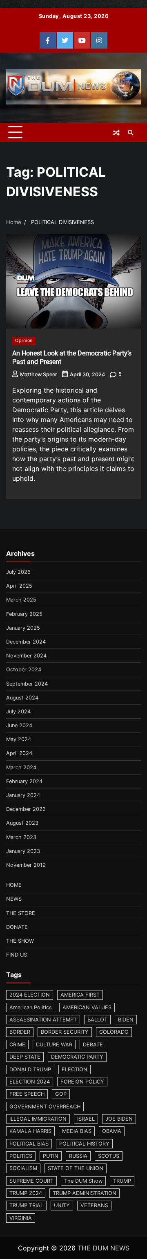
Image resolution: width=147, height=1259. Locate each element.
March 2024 (21, 767)
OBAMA (111, 1131)
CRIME (17, 1044)
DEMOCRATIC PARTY (77, 1057)
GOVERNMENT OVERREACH (44, 1107)
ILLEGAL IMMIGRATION (38, 1119)
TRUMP (122, 1181)
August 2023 (22, 823)
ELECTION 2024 (29, 1082)
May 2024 (18, 739)
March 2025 (21, 600)
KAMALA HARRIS (30, 1131)
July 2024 (18, 711)
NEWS (14, 899)
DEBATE (93, 1044)
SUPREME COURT (31, 1181)
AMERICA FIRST (80, 995)
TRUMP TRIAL (26, 1205)
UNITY (62, 1205)
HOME (14, 885)
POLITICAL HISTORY (84, 1144)
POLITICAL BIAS (29, 1144)
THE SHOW (20, 941)
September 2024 (27, 684)
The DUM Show (83, 1181)
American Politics (30, 1007)
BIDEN (126, 1020)
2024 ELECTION (29, 995)
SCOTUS (108, 1156)
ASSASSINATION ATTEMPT (43, 1020)
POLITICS (20, 1156)
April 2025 (19, 586)
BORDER (19, 1032)
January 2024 (23, 795)
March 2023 (21, 837)
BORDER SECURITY (65, 1032)
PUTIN (50, 1156)
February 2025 (24, 614)
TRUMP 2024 (25, 1193)
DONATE (17, 927)
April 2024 (19, 753)
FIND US (16, 955)
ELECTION (74, 1069)
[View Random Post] (116, 133)
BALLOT (97, 1020)
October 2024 (23, 669)
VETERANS (94, 1205)
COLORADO (114, 1032)
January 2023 (23, 851)
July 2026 (18, 572)
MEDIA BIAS (76, 1131)
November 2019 (26, 865)
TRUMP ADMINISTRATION (84, 1193)
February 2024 (24, 781)
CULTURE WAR (54, 1044)
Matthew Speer (38, 374)
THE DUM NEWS (103, 1248)
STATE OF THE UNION (75, 1168)
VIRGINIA (20, 1218)
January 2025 (23, 628)
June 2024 (19, 725)
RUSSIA (78, 1156)
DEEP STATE (24, 1057)
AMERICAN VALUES (86, 1007)
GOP (61, 1094)
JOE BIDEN (119, 1119)
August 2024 (22, 698)
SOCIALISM (23, 1168)
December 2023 (26, 809)
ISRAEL (86, 1119)
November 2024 (26, 656)
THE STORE (20, 913)
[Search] (131, 133)
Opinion (24, 340)
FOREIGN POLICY (82, 1082)
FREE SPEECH (27, 1094)
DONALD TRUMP (30, 1069)
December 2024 (26, 642)
